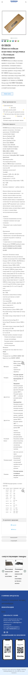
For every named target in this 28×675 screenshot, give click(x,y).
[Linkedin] (7, 632)
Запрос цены (7, 94)
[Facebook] (4, 632)
